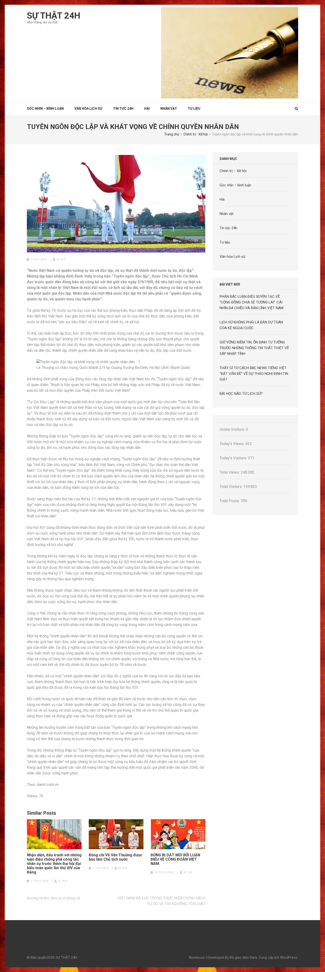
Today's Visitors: (234, 458)
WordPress (288, 957)
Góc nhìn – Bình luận (45, 108)
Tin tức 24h (123, 108)
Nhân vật (168, 108)
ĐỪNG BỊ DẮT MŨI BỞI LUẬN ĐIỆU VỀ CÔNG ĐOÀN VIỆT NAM (175, 859)
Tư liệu (194, 108)
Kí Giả (61, 259)
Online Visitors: (233, 429)
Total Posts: (230, 501)
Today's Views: (232, 443)
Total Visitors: (231, 486)
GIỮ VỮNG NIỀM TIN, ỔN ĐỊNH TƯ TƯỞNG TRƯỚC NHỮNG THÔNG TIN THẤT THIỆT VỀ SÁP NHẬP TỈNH (254, 348)
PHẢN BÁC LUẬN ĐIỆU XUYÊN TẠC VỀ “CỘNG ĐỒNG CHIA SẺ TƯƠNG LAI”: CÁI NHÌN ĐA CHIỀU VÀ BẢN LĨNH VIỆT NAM (251, 302)
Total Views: (230, 472)
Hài (147, 108)
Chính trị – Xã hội (233, 171)
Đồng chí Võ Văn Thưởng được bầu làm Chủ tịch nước (115, 857)
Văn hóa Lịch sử (88, 108)
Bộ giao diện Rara (243, 957)
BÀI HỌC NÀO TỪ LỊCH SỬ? (241, 394)
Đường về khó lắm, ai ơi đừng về (53, 898)
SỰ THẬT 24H (53, 16)
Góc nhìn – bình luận (235, 185)
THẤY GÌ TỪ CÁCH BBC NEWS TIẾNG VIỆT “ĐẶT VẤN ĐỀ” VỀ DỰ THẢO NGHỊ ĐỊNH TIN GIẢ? (254, 374)
